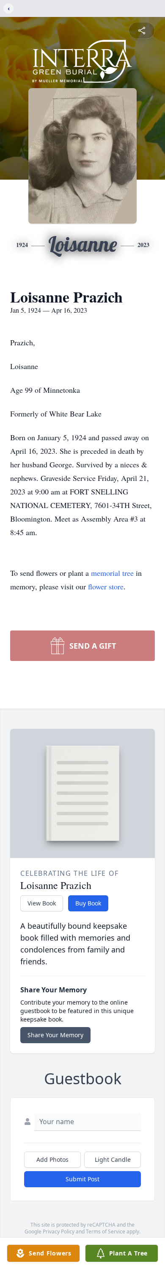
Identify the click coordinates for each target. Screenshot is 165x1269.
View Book (42, 903)
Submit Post (82, 1179)
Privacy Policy (58, 1231)
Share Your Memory (55, 1035)
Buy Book (88, 903)
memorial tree (112, 573)
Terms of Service (105, 1231)
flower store (106, 586)
